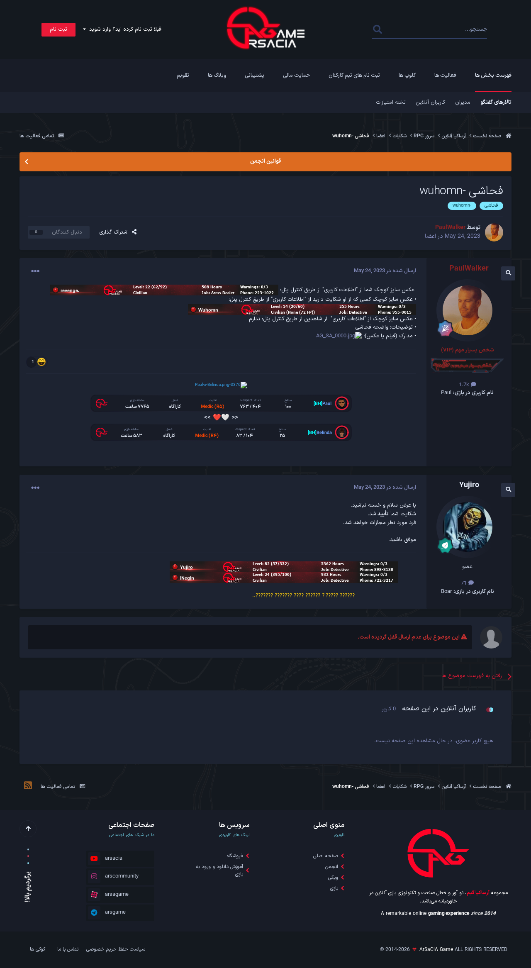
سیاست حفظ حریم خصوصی (115, 949)
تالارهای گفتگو (496, 102)
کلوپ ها (407, 75)
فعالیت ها (445, 75)
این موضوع (406, 29)
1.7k (465, 385)
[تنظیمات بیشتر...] (35, 271)
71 (464, 583)
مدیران (462, 102)
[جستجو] (377, 29)
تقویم (183, 75)
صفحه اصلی (325, 856)
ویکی (333, 877)
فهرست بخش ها (493, 75)
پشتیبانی (254, 75)
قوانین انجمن (265, 161)
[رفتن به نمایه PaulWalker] (494, 232)
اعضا (430, 236)
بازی (334, 888)
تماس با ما (67, 949)
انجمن (331, 866)
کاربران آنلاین (430, 102)
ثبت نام (58, 29)
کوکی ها (37, 949)
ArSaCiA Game (436, 949)
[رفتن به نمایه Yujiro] (467, 527)
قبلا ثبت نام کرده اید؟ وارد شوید (123, 29)
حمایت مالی (296, 75)
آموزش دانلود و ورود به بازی (219, 870)
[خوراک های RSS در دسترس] (28, 786)
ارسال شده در (385, 271)
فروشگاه (235, 856)
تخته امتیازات (391, 102)
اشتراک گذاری (115, 232)
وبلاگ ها (217, 75)
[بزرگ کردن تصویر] (339, 336)
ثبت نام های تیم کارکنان (354, 75)
